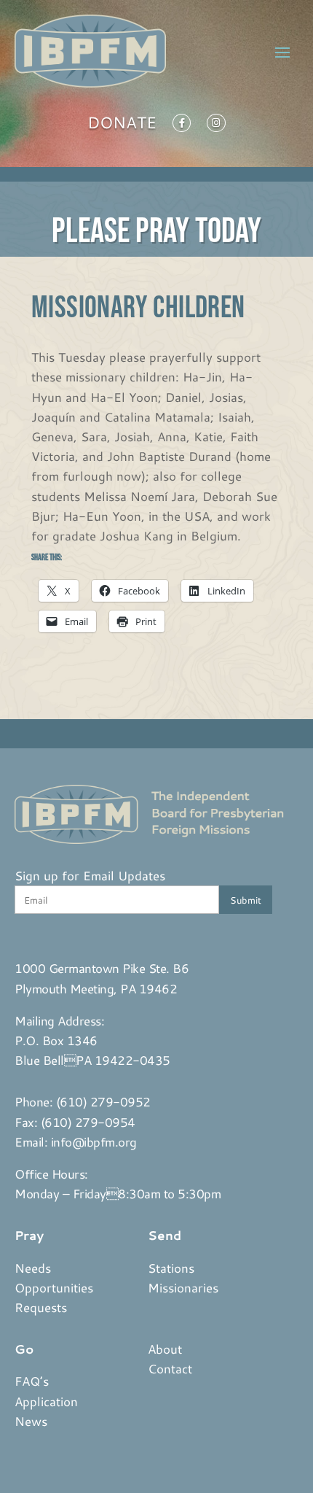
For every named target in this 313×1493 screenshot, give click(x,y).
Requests (41, 1307)
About (165, 1348)
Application (46, 1401)
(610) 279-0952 (103, 1101)
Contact (170, 1368)
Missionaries (183, 1287)
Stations (171, 1267)
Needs (33, 1267)
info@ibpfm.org (94, 1141)
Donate (121, 125)
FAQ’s (32, 1380)
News (31, 1421)
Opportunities (54, 1287)
